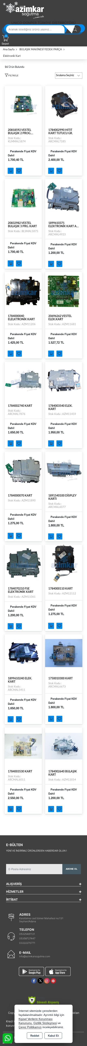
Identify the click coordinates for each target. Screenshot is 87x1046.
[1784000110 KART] (63, 563)
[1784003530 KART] (23, 746)
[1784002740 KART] (23, 380)
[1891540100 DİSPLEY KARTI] (63, 470)
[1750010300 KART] (63, 653)
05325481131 (27, 933)
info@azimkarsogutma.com (34, 956)
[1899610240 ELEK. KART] (23, 653)
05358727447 (27, 938)
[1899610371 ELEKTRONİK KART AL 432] (63, 197)
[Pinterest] (53, 981)
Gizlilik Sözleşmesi (45, 1023)
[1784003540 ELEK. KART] (63, 380)
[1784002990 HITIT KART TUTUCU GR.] (63, 104)
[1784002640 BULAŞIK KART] (63, 746)
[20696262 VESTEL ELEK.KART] (63, 290)
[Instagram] (47, 981)
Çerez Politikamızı (30, 1027)
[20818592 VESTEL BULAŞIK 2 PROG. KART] (23, 104)
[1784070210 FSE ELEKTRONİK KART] (23, 563)
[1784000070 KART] (23, 470)
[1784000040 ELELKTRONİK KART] (23, 290)
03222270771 (27, 942)
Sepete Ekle (11, 171)
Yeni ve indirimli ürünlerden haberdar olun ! (36, 850)
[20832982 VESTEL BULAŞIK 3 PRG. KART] (23, 197)
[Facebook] (34, 981)
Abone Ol (71, 868)
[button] (11, 76)
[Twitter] (40, 981)
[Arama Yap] (75, 29)
